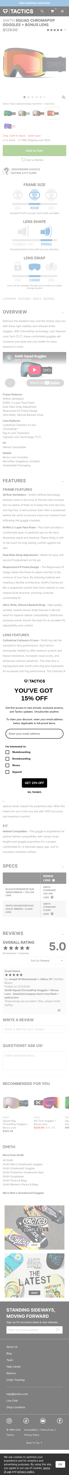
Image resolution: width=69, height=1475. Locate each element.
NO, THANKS (34, 792)
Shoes (16, 765)
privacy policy (25, 1471)
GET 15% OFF (34, 783)
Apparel (17, 771)
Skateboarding (21, 752)
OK (60, 1464)
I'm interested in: (16, 746)
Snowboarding (21, 758)
